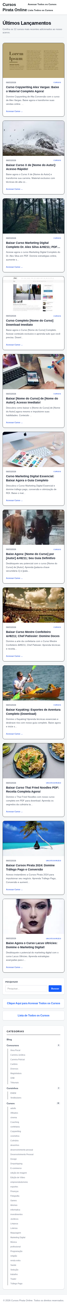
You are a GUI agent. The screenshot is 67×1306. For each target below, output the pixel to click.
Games (13, 1200)
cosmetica (14, 1136)
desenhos (14, 1145)
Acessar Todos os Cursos (42, 4)
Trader (13, 1279)
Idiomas (13, 1205)
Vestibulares (15, 1098)
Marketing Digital (17, 1237)
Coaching (14, 1122)
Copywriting (15, 1131)
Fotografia (14, 1196)
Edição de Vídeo (17, 1177)
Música (13, 1242)
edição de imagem (18, 1173)
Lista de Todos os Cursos (33, 1015)
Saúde (13, 1265)
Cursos (11, 1103)
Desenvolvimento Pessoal (22, 1154)
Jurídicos (14, 1219)
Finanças (14, 1191)
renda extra (15, 1260)
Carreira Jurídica (17, 1055)
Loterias (14, 1228)
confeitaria (15, 1127)
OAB (12, 1078)
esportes (14, 1187)
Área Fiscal (15, 1050)
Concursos (13, 1045)
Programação (16, 1251)
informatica (15, 1210)
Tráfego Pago (16, 1283)
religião (13, 1256)
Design (13, 1159)
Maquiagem (15, 1233)
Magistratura (15, 1073)
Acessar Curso (14, 111)
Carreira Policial (17, 1059)
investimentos (16, 1214)
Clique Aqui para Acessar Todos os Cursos (33, 1003)
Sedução (14, 1270)
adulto (13, 1108)
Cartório (14, 1064)
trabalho (14, 1274)
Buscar (55, 988)
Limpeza (14, 1223)
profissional (15, 1247)
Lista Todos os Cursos (40, 10)
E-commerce (16, 1168)
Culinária (14, 1140)
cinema (13, 1117)
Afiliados (14, 1113)
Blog (9, 1039)
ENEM (13, 1093)
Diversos (14, 1069)
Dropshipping (16, 1164)
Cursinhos (12, 1088)
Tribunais (14, 1082)
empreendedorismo (19, 1182)
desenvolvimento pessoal (21, 1150)
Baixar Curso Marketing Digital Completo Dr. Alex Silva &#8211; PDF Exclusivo (31, 247)
